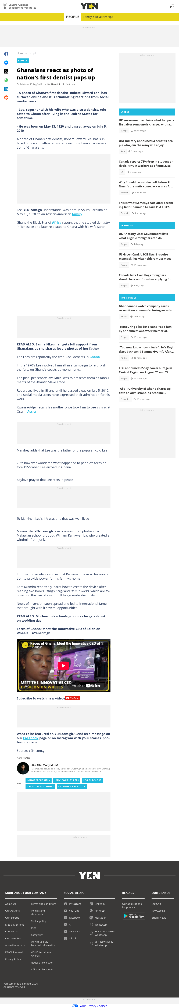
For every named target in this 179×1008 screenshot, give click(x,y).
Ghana (95, 357)
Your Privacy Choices (93, 1006)
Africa (56, 222)
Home (20, 53)
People (72, 16)
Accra (31, 411)
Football (124, 192)
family (77, 214)
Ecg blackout (92, 780)
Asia (123, 151)
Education (125, 399)
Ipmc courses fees (67, 780)
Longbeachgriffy (38, 780)
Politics (124, 357)
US (122, 171)
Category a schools (40, 786)
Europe (124, 130)
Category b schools (71, 786)
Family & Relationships (98, 17)
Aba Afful (55, 84)
